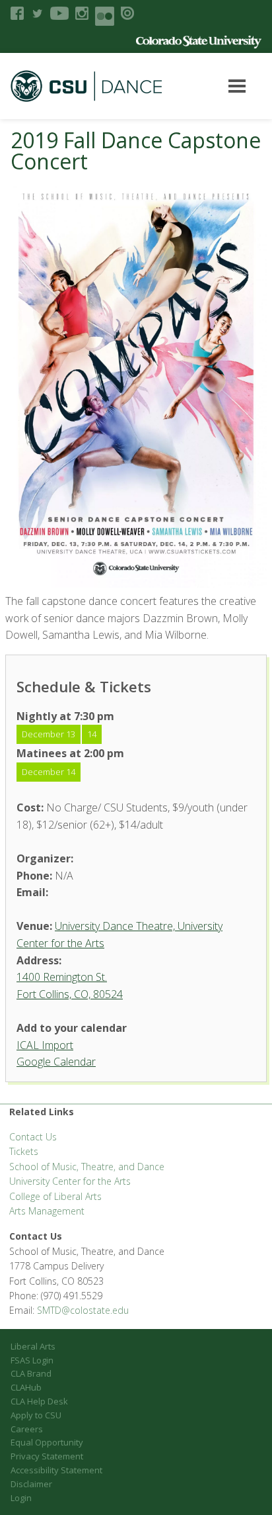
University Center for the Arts (70, 1181)
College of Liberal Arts (55, 1196)
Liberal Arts (33, 1346)
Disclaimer (31, 1484)
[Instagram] (81, 13)
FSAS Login (32, 1360)
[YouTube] (59, 13)
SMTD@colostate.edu (83, 1310)
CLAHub (26, 1387)
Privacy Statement (47, 1456)
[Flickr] (104, 16)
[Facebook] (17, 13)
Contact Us (33, 1136)
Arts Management (47, 1211)
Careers (27, 1429)
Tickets (23, 1151)
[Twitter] (37, 13)
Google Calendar (56, 1061)
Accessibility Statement (56, 1470)
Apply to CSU (36, 1415)
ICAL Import (45, 1045)
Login (21, 1498)
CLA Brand (31, 1373)
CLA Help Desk (39, 1401)
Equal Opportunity (47, 1442)
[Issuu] (127, 13)
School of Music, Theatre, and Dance (86, 1166)
